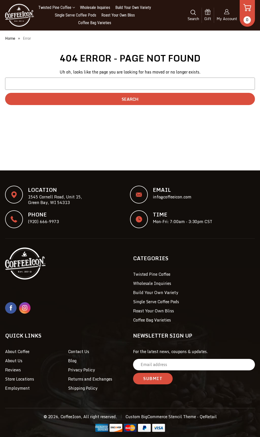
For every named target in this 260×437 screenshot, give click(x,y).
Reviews (13, 370)
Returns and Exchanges (90, 379)
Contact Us (78, 351)
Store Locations (19, 379)
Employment (17, 388)
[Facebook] (11, 308)
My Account (227, 19)
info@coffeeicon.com (172, 197)
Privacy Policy (81, 370)
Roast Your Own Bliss (118, 15)
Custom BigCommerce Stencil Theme (160, 416)
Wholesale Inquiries (95, 7)
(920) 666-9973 (43, 221)
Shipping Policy (83, 388)
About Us (13, 360)
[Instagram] (24, 308)
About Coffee (17, 351)
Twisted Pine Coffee (54, 7)
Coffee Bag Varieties (94, 22)
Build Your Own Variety (133, 7)
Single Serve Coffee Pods (75, 15)
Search (193, 19)
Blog (72, 360)
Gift (207, 19)
